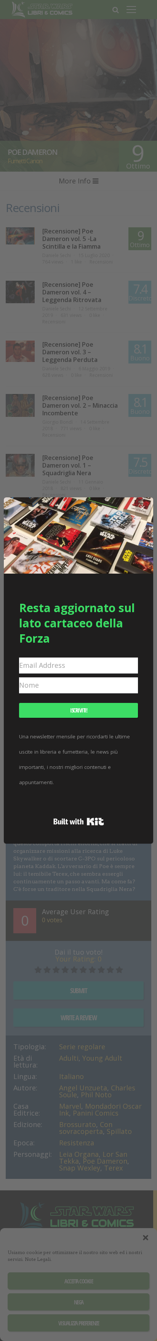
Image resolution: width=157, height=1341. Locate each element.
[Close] (142, 508)
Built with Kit (78, 821)
